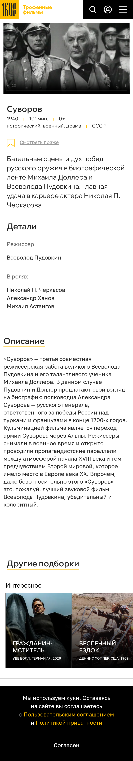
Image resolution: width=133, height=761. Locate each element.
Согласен (66, 745)
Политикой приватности (69, 722)
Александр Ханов (30, 298)
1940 (12, 118)
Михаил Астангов (30, 306)
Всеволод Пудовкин (34, 257)
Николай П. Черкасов (36, 289)
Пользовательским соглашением (69, 714)
